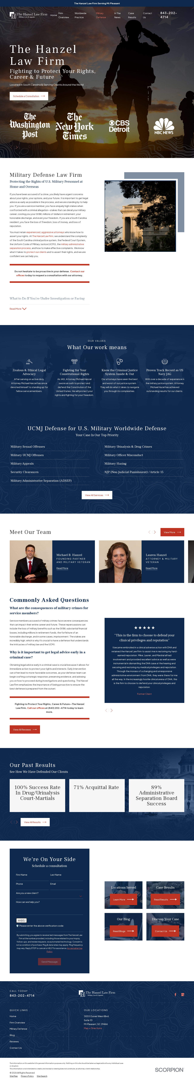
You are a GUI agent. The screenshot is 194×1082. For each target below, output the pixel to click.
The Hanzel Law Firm (42, 236)
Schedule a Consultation (26, 96)
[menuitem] (14, 1076)
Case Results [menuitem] (132, 15)
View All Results (32, 822)
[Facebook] (175, 994)
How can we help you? (28, 902)
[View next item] (16, 147)
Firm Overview (17, 1022)
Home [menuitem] (53, 15)
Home (13, 1016)
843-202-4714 (22, 995)
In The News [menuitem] (117, 15)
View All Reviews (22, 729)
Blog (12, 1035)
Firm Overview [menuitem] (64, 15)
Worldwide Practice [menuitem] (80, 15)
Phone (19, 883)
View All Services (94, 495)
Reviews (14, 1041)
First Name (21, 874)
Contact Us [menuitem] (147, 15)
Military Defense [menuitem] (101, 15)
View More (169, 532)
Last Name (55, 874)
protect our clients (37, 251)
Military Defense (18, 1028)
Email (53, 883)
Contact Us (16, 1047)
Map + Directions (93, 1028)
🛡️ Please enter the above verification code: (40, 925)
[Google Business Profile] (182, 994)
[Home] (28, 15)
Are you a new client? (27, 893)
